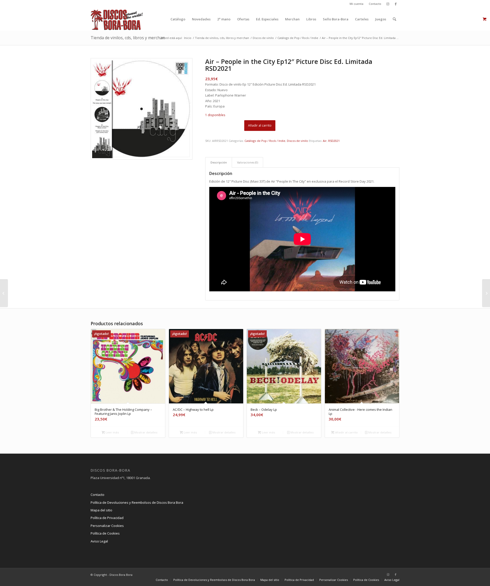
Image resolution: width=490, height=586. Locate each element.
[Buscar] (394, 19)
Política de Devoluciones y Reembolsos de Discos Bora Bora (137, 502)
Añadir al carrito (260, 125)
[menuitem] (356, 4)
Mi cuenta (356, 4)
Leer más (112, 432)
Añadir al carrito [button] (346, 432)
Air (325, 141)
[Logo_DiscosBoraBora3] (117, 19)
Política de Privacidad (107, 517)
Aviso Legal (99, 541)
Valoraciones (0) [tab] (247, 162)
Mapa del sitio (101, 510)
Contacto (375, 4)
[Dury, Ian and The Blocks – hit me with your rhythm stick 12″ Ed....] (4, 293)
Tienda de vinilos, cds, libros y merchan (128, 37)
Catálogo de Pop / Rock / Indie (264, 141)
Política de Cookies (105, 533)
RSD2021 (334, 141)
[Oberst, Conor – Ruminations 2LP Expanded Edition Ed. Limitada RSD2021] (486, 293)
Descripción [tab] (219, 162)
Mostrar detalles (145, 432)
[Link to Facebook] (395, 4)
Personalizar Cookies (107, 525)
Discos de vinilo (297, 141)
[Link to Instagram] (387, 4)
